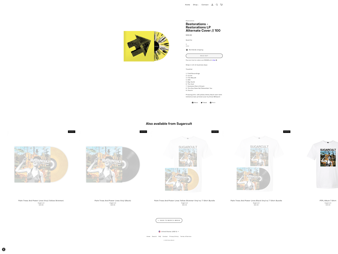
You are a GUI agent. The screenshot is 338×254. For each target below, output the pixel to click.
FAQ (159, 236)
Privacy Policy (174, 236)
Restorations (190, 21)
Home (148, 236)
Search (154, 236)
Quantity (189, 40)
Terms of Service (185, 236)
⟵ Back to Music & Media (169, 220)
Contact (165, 236)
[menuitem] (188, 5)
